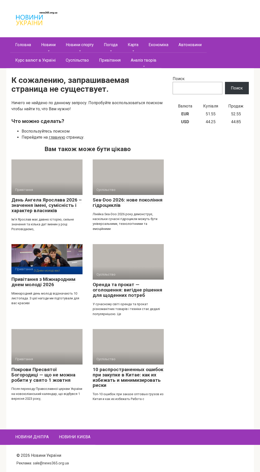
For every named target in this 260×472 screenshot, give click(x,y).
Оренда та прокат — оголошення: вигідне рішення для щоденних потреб (127, 290)
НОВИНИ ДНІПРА (32, 436)
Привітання (110, 60)
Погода (111, 44)
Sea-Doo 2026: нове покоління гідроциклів (127, 202)
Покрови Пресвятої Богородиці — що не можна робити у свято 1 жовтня (43, 375)
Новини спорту (80, 44)
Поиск (179, 78)
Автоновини (190, 44)
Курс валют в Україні (35, 60)
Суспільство (77, 60)
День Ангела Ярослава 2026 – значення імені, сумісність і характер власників (46, 205)
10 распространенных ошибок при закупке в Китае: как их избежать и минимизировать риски (128, 377)
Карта (133, 44)
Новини (48, 44)
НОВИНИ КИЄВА (74, 436)
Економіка (158, 44)
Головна (23, 44)
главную (57, 137)
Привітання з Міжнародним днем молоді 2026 (43, 281)
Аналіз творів (143, 60)
